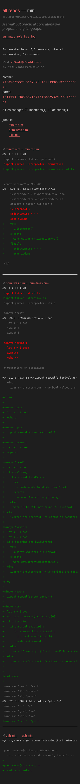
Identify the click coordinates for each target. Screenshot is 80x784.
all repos (11, 10)
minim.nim (16, 125)
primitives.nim (18, 130)
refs (19, 36)
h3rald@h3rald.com (26, 62)
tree (26, 36)
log (33, 36)
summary (9, 36)
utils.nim (14, 134)
